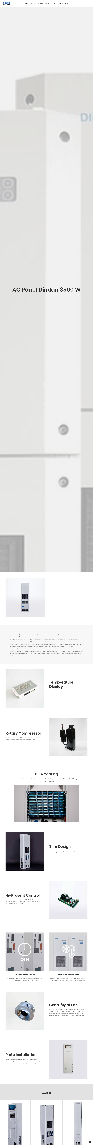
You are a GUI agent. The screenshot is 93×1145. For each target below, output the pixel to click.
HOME (26, 3)
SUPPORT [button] (47, 3)
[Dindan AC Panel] (6, 3)
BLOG (66, 3)
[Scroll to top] (90, 1142)
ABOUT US (54, 3)
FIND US (61, 3)
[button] (90, 3)
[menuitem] (26, 3)
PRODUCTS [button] (33, 3)
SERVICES (40, 3)
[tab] (52, 623)
